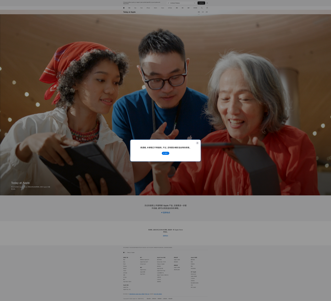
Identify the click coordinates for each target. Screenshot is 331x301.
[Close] (197, 143)
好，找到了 (165, 153)
